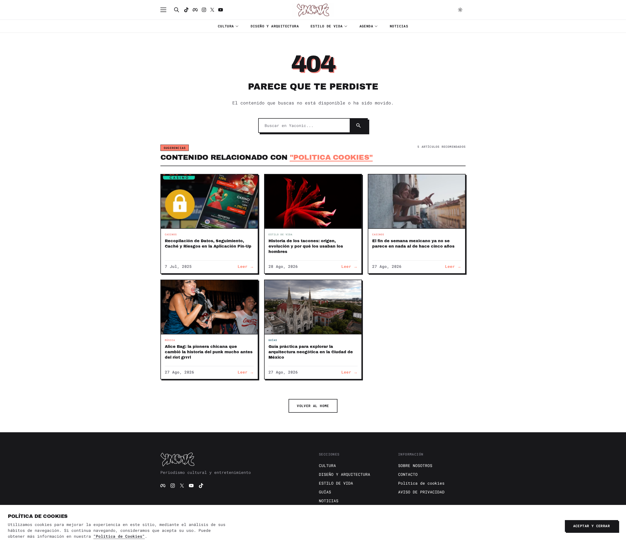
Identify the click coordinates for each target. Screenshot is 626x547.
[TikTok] (186, 9)
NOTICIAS (399, 26)
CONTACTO (408, 474)
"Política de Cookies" (119, 536)
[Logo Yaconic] (313, 10)
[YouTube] (191, 485)
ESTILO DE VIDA (327, 26)
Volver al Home (313, 405)
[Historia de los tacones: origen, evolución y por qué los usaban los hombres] (313, 201)
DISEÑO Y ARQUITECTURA (275, 26)
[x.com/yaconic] (212, 10)
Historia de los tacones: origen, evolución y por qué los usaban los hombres (305, 246)
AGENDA (366, 26)
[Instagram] (203, 9)
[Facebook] (195, 9)
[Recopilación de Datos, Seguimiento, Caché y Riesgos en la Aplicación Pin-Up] (209, 201)
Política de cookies (421, 483)
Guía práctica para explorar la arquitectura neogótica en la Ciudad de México (310, 351)
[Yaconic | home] (233, 459)
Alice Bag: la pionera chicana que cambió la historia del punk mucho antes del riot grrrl (209, 351)
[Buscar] (176, 9)
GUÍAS (325, 491)
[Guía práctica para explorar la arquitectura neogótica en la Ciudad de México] (313, 307)
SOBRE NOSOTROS (415, 465)
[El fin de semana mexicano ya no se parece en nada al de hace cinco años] (416, 201)
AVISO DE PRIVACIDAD (421, 491)
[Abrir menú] (165, 9)
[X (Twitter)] (182, 486)
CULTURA (226, 26)
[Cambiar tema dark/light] (460, 9)
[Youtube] (220, 9)
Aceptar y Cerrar (591, 526)
